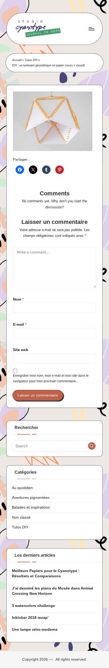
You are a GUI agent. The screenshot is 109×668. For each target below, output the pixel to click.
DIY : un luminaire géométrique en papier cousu (42, 65)
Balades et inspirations (31, 507)
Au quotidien (22, 488)
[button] (92, 446)
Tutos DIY (31, 60)
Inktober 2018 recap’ (30, 618)
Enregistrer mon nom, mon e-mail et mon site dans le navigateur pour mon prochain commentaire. (51, 378)
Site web (20, 350)
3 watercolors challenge (33, 606)
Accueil (16, 60)
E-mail (19, 324)
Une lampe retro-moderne (35, 630)
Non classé (21, 517)
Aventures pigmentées (30, 498)
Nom (18, 299)
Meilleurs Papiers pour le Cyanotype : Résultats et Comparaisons (46, 573)
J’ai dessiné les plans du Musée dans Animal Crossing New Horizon (52, 591)
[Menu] (91, 28)
